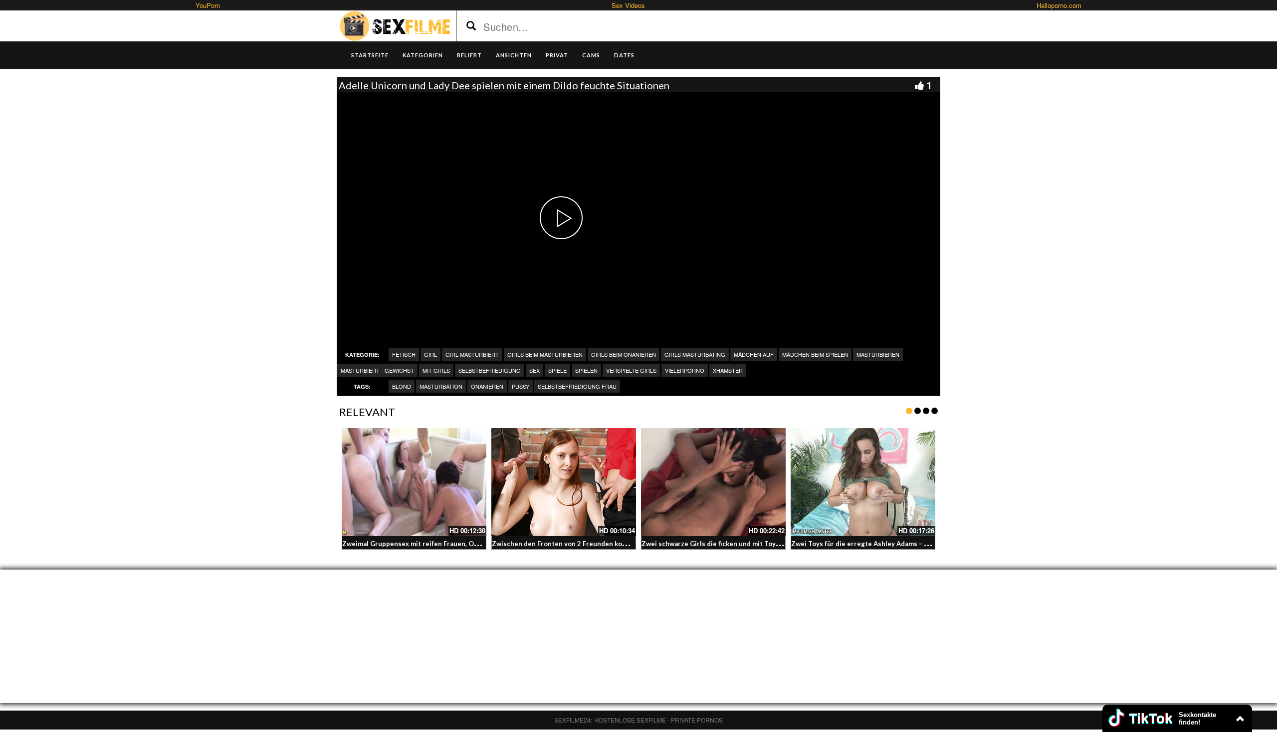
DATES (624, 55)
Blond (401, 386)
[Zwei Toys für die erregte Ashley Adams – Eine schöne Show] (863, 482)
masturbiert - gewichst (377, 370)
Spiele (557, 370)
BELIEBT (469, 55)
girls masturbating (694, 354)
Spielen (586, 370)
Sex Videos (628, 5)
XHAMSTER (728, 370)
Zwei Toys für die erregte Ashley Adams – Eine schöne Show (885, 544)
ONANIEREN (487, 386)
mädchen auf (754, 354)
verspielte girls (631, 370)
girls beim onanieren (623, 354)
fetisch (404, 354)
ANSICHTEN (514, 55)
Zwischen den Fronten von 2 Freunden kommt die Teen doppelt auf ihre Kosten (617, 544)
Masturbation (441, 386)
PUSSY (520, 386)
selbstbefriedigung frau (577, 386)
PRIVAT (557, 55)
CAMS (591, 55)
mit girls (436, 370)
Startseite (370, 55)
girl (430, 354)
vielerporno (684, 370)
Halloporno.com (1059, 5)
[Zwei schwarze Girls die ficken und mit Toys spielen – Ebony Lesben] (713, 482)
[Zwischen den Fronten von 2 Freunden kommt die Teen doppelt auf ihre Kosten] (563, 482)
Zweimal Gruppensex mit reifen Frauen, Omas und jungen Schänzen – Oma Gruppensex (479, 544)
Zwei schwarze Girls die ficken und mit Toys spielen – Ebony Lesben (747, 544)
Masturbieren (877, 354)
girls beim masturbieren (545, 354)
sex (534, 370)
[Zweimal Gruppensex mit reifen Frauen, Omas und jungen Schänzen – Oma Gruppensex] (414, 482)
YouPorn (208, 5)
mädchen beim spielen (815, 354)
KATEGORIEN (423, 55)
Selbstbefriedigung (489, 370)
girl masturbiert (472, 354)
